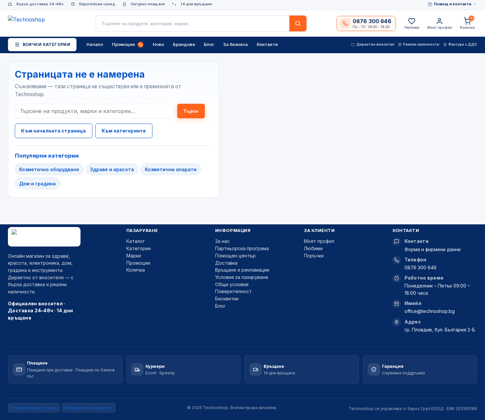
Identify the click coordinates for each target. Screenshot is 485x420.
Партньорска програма (242, 248)
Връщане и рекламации (242, 270)
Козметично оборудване (49, 169)
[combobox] (192, 23)
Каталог (135, 241)
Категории (138, 248)
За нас (222, 241)
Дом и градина (37, 183)
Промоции (138, 263)
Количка (135, 270)
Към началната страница (53, 131)
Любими (313, 248)
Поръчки (314, 255)
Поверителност (233, 291)
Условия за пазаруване (241, 277)
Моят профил (319, 241)
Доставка (226, 263)
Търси (191, 111)
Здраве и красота (112, 169)
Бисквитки (227, 298)
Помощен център (235, 255)
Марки (133, 255)
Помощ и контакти (452, 4)
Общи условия (231, 284)
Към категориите (124, 131)
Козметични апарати (171, 169)
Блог (220, 306)
